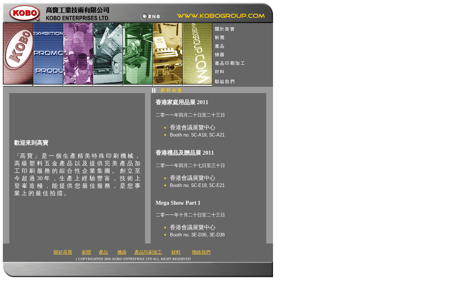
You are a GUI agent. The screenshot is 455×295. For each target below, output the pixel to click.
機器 (122, 252)
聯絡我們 (201, 252)
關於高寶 (63, 252)
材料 (176, 252)
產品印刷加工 (148, 252)
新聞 (86, 252)
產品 (103, 252)
